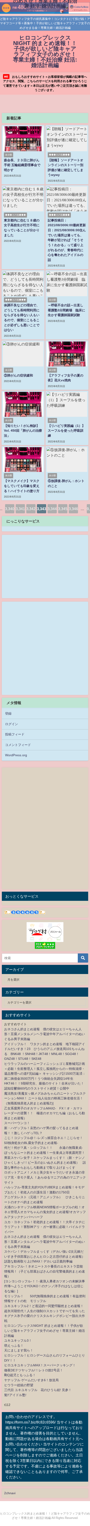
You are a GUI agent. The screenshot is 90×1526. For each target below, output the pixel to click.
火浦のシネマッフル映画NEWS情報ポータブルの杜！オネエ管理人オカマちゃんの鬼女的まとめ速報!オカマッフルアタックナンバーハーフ (45, 1212)
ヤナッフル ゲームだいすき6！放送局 (31, 1380)
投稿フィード (14, 734)
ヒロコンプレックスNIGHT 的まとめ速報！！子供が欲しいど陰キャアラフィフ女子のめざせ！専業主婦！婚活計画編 (44, 1330)
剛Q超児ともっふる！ (20, 1375)
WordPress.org (16, 755)
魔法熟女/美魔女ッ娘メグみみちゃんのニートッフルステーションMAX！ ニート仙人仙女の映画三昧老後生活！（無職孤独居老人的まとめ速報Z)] (45, 1098)
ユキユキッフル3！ (18, 1340)
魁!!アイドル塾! (15, 1395)
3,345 (62, 509)
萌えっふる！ (14, 1345)
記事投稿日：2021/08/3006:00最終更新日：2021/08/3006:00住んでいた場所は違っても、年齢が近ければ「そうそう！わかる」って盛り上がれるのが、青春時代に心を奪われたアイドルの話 (67, 240)
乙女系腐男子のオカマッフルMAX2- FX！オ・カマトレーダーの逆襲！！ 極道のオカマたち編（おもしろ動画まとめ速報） (44, 1113)
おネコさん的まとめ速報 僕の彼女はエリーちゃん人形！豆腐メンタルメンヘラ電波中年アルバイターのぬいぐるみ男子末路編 (44, 1034)
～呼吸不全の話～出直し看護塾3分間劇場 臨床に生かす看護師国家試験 (66, 310)
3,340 (9, 509)
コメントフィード (18, 744)
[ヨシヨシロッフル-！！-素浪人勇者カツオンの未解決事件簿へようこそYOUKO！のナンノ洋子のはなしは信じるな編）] (44, 1286)
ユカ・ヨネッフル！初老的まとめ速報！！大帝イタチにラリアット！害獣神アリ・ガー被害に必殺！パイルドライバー (44, 1226)
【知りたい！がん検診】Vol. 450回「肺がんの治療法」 (23, 430)
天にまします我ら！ (18, 1350)
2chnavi (9, 1493)
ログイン (11, 724)
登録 (8, 713)
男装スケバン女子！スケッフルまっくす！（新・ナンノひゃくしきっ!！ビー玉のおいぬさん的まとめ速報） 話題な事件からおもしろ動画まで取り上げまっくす (45, 1162)
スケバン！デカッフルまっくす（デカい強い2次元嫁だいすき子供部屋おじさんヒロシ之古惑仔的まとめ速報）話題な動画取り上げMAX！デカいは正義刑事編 (44, 1256)
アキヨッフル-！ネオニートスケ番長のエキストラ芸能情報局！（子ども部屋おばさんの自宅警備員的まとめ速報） (44, 1271)
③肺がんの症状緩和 (18, 375)
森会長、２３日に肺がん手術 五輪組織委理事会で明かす (22, 165)
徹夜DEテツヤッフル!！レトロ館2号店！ (33, 1370)
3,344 (52, 509)
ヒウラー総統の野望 (18, 1385)
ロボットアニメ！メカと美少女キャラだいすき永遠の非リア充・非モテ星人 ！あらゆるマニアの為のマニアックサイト (45, 1177)
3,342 (31, 509)
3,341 (20, 509)
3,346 (73, 509)
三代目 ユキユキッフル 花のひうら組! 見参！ (38, 1389)
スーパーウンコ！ (17, 1123)
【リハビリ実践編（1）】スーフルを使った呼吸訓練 (66, 430)
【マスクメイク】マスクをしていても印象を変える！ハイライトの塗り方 (21, 485)
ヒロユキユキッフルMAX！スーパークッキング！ (40, 1365)
